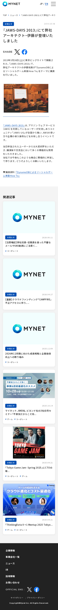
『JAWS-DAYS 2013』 (14, 125)
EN (46, 3)
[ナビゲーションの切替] (53, 4)
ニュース (14, 15)
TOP (5, 15)
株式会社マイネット (11, 3)
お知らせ (8, 24)
